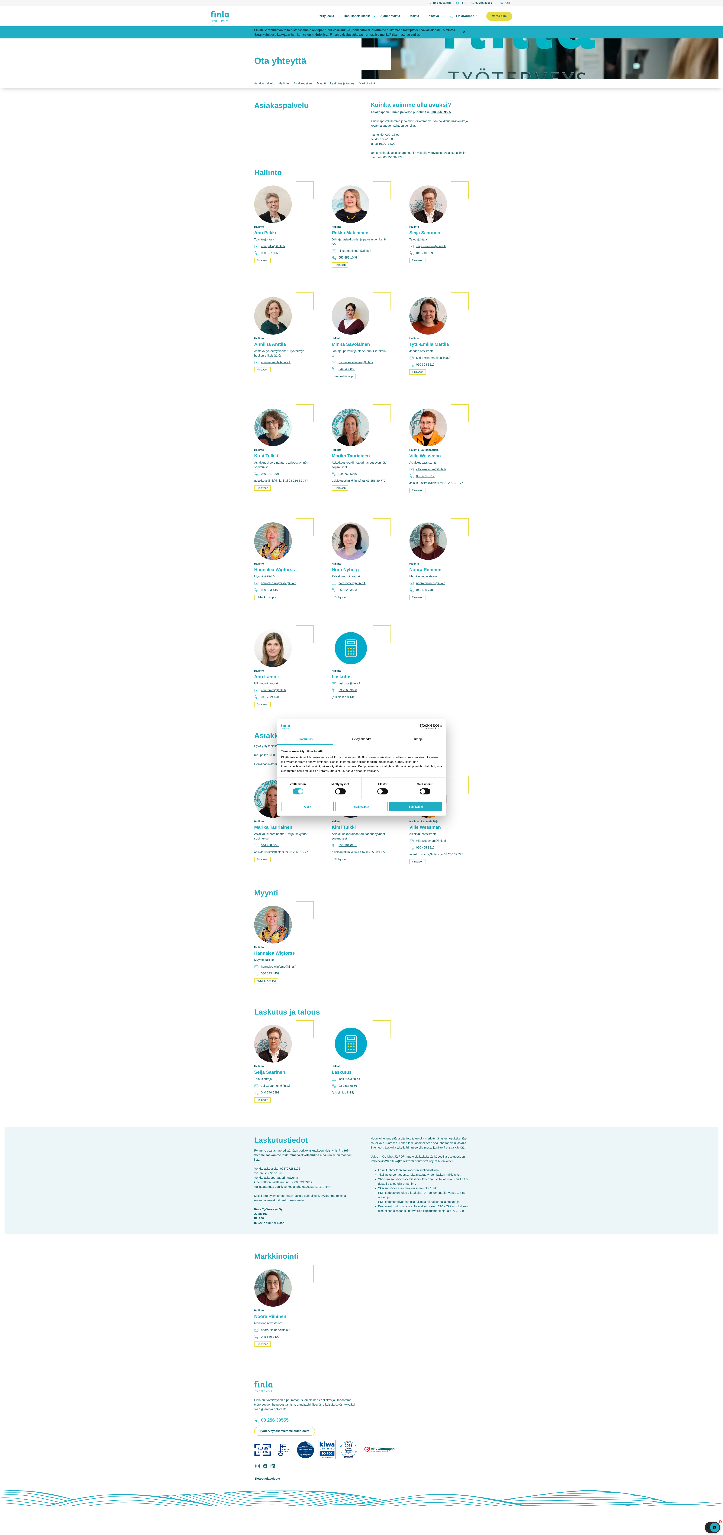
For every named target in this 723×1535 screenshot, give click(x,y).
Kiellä (307, 806)
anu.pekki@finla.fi (273, 246)
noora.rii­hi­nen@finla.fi (430, 583)
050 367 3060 (270, 253)
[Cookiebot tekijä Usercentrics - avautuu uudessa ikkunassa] (425, 726)
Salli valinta (361, 806)
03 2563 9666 (348, 690)
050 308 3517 (425, 364)
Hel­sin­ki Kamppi (343, 376)
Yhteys (434, 16)
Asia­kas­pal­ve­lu (264, 83)
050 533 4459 (270, 590)
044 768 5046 (348, 474)
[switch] (340, 791)
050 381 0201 (270, 474)
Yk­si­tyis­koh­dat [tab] (361, 739)
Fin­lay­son (262, 260)
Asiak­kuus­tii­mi (302, 83)
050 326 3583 (348, 590)
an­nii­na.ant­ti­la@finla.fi (276, 362)
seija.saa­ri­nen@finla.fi (431, 246)
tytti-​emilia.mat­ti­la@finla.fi (433, 358)
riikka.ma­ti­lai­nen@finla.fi (355, 251)
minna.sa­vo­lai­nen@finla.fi (356, 362)
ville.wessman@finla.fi (431, 469)
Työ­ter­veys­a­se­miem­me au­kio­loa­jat (284, 1431)
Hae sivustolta (442, 2)
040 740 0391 (425, 253)
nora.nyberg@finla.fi (352, 583)
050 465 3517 (425, 476)
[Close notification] (464, 32)
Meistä (414, 16)
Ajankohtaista (390, 16)
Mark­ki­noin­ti (367, 83)
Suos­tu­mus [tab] (305, 739)
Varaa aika (499, 16)
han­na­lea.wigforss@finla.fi (278, 583)
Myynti (321, 83)
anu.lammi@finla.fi (273, 690)
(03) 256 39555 (440, 112)
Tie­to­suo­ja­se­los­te (267, 1478)
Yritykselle (326, 16)
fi (462, 2)
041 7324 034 (270, 697)
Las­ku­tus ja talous (342, 83)
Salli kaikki (416, 806)
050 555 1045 (348, 257)
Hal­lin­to (284, 83)
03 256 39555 (483, 2)
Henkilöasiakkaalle (357, 16)
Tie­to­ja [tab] (418, 739)
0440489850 (347, 369)
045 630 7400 (425, 590)
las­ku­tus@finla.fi (350, 683)
